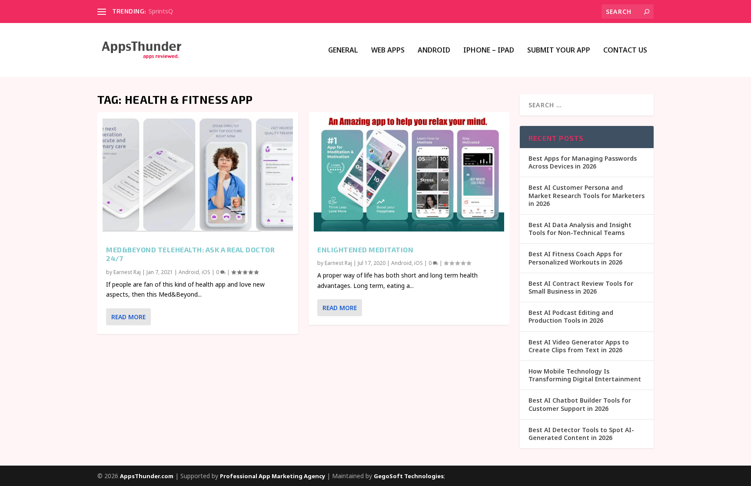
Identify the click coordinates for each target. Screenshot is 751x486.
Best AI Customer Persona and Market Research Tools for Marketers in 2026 (586, 195)
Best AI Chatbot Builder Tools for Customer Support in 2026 (579, 404)
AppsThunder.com (146, 476)
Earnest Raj (127, 272)
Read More (128, 317)
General (343, 50)
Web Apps (388, 50)
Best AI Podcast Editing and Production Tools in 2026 (570, 316)
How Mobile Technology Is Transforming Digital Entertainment (584, 375)
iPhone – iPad (488, 50)
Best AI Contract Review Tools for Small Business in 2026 (580, 287)
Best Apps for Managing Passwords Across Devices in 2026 (582, 162)
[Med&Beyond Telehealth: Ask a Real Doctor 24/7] (197, 174)
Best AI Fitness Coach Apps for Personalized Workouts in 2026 (575, 258)
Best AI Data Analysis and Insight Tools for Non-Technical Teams (579, 229)
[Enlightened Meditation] (409, 174)
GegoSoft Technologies (409, 476)
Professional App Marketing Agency (272, 476)
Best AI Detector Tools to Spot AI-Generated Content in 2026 (581, 434)
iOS (206, 272)
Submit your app (558, 50)
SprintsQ (161, 11)
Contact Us (625, 50)
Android (434, 50)
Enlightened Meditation (365, 249)
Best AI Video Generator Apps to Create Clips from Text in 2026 (578, 346)
